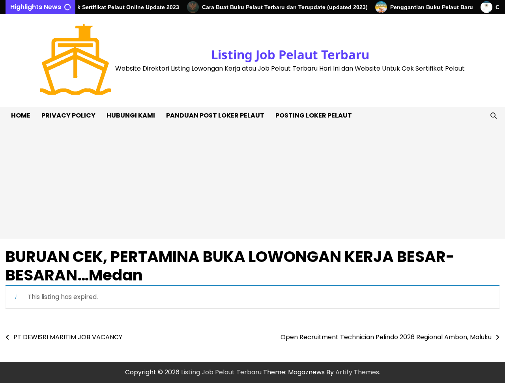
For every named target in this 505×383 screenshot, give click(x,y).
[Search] (493, 115)
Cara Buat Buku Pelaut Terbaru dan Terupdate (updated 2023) (280, 7)
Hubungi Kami (131, 115)
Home (20, 115)
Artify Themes (357, 372)
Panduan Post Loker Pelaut (215, 115)
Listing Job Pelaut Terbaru (290, 54)
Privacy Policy (68, 115)
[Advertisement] (252, 183)
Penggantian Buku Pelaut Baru (427, 7)
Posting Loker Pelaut (313, 115)
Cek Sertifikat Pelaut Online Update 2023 (120, 7)
